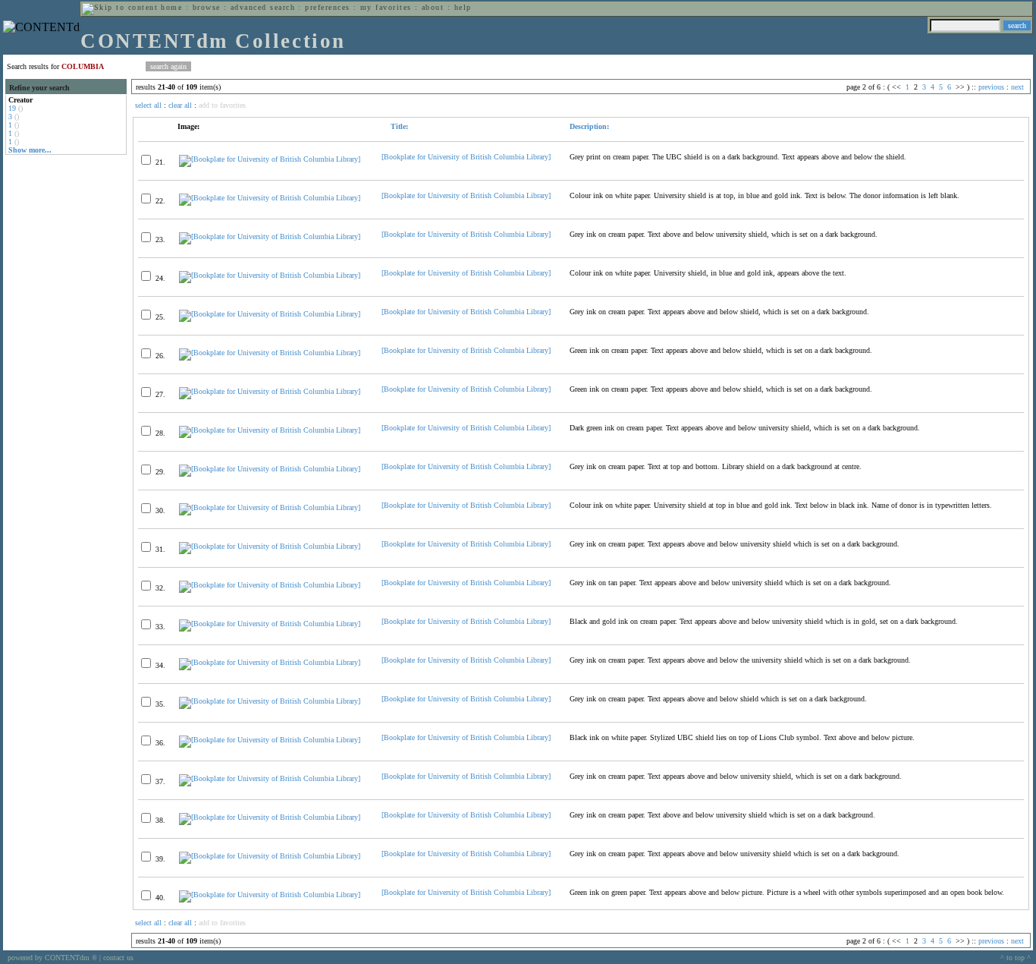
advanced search (263, 7)
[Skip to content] (120, 7)
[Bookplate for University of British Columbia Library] (466, 157)
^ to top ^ (1015, 957)
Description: (589, 126)
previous (991, 87)
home (171, 7)
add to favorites (222, 105)
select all (148, 105)
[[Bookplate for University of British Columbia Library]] (269, 159)
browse (207, 7)
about (433, 7)
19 (12, 108)
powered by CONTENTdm (52, 957)
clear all (180, 105)
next (1017, 87)
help (463, 7)
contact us (118, 957)
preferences (327, 7)
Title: (398, 126)
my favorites (386, 7)
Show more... (30, 150)
